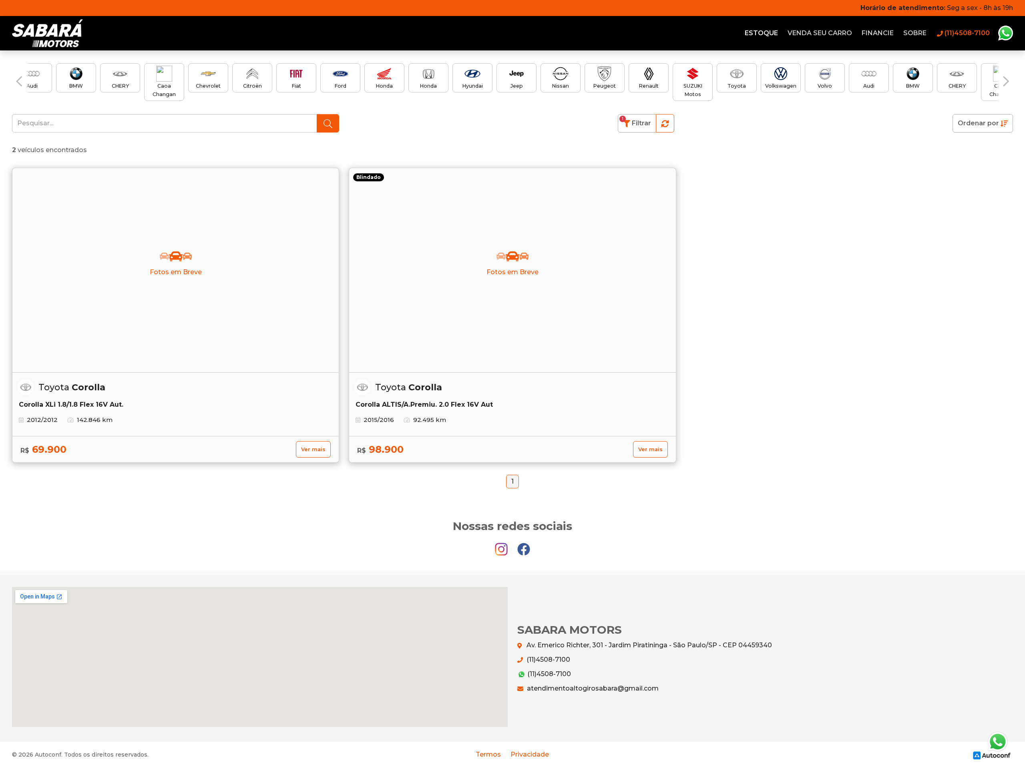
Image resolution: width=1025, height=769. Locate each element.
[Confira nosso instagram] (502, 545)
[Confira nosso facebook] (523, 545)
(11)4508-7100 (547, 659)
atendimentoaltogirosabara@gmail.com (592, 688)
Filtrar (636, 121)
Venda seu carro (820, 33)
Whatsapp (1005, 33)
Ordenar (978, 123)
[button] (19, 81)
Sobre (915, 33)
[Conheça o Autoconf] (992, 755)
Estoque (761, 33)
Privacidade (529, 754)
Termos (488, 754)
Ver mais (313, 449)
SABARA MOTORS (52, 33)
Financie (878, 33)
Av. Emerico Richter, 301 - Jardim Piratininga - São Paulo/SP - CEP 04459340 (648, 645)
